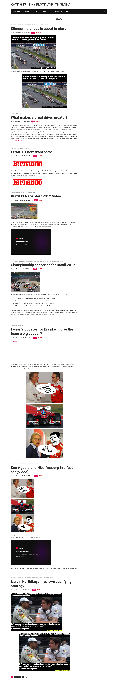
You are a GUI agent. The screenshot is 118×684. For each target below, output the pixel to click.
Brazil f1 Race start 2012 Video (36, 196)
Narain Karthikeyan (46, 578)
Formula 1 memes (17, 25)
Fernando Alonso (17, 148)
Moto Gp (27, 11)
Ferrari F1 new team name (32, 152)
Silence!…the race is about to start (38, 29)
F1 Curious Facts (17, 261)
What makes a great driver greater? (39, 117)
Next (27, 677)
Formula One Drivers (28, 192)
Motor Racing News (56, 11)
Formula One (16, 11)
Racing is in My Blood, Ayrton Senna (40, 4)
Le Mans (44, 11)
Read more (19, 141)
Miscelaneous (16, 113)
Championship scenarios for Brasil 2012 (43, 265)
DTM (36, 11)
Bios (67, 11)
